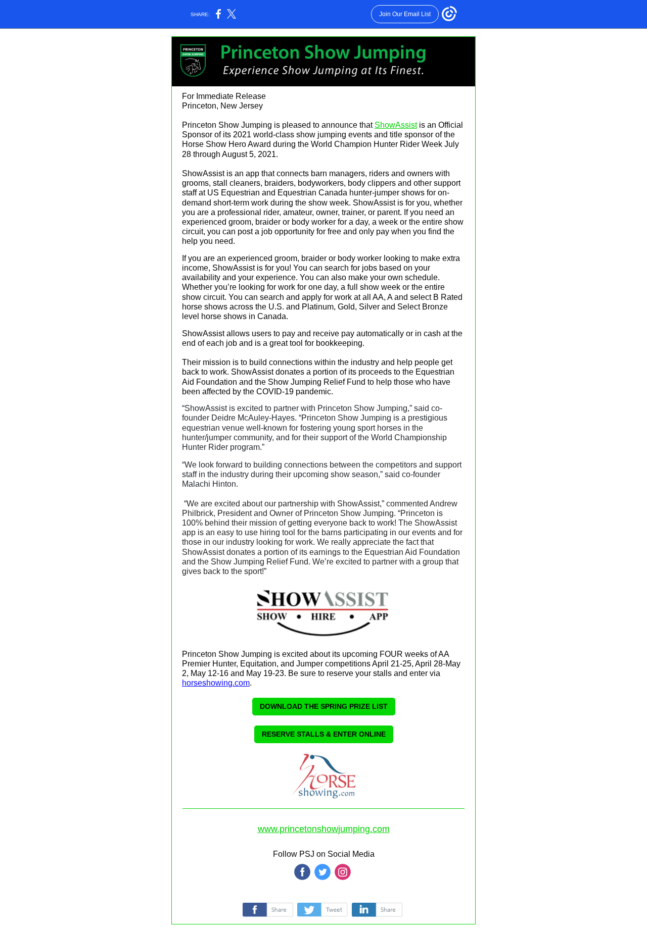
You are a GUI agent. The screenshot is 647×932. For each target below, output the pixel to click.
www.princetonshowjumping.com (324, 829)
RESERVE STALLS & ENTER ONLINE (324, 734)
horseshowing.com (216, 683)
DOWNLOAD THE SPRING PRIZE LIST (324, 706)
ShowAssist (396, 125)
